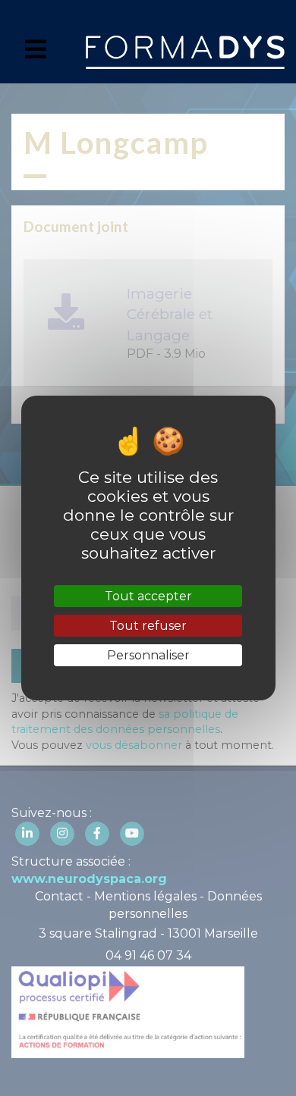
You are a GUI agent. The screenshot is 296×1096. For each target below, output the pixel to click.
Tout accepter (148, 596)
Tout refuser (148, 625)
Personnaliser (148, 655)
